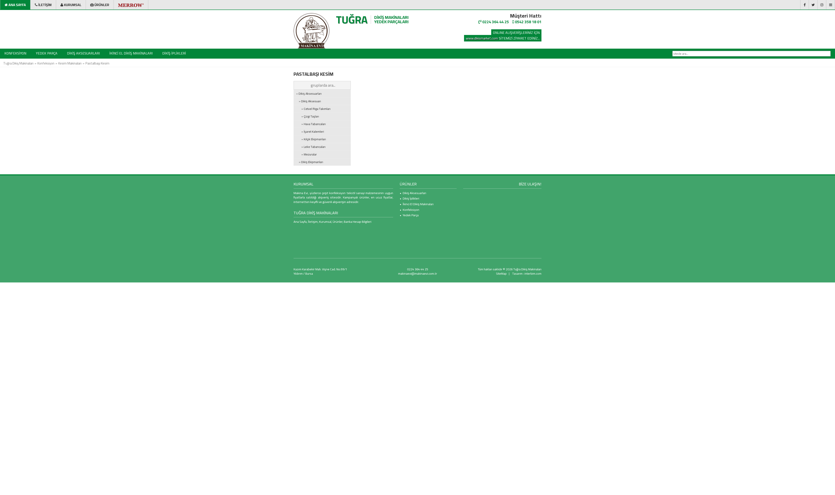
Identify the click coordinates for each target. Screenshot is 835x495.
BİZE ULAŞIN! (530, 184)
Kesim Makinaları (70, 63)
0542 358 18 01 (527, 21)
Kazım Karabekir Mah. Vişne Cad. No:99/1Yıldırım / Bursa (320, 271)
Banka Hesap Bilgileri (357, 221)
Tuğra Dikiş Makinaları (18, 63)
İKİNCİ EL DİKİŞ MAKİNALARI (131, 53)
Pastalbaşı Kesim (97, 63)
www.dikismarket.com (482, 38)
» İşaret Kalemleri (310, 131)
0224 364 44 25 (495, 21)
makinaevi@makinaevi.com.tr (417, 273)
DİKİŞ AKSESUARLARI (83, 53)
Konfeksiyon (45, 63)
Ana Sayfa (300, 221)
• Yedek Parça (409, 215)
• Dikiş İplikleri (409, 198)
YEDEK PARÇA (46, 53)
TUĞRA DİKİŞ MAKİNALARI (316, 212)
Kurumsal (325, 221)
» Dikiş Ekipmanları (309, 162)
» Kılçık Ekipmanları (311, 139)
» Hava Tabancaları (311, 124)
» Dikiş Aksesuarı (308, 101)
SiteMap (501, 273)
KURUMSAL (303, 184)
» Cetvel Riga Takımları (313, 108)
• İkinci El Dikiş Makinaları (417, 204)
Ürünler (337, 221)
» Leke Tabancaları (311, 146)
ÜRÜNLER (408, 184)
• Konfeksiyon (409, 210)
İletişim (313, 221)
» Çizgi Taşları (307, 116)
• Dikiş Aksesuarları (413, 193)
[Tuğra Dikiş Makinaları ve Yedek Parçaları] (311, 31)
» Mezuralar (306, 154)
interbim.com (532, 273)
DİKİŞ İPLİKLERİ (174, 53)
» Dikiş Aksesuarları (309, 93)
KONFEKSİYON (15, 53)
